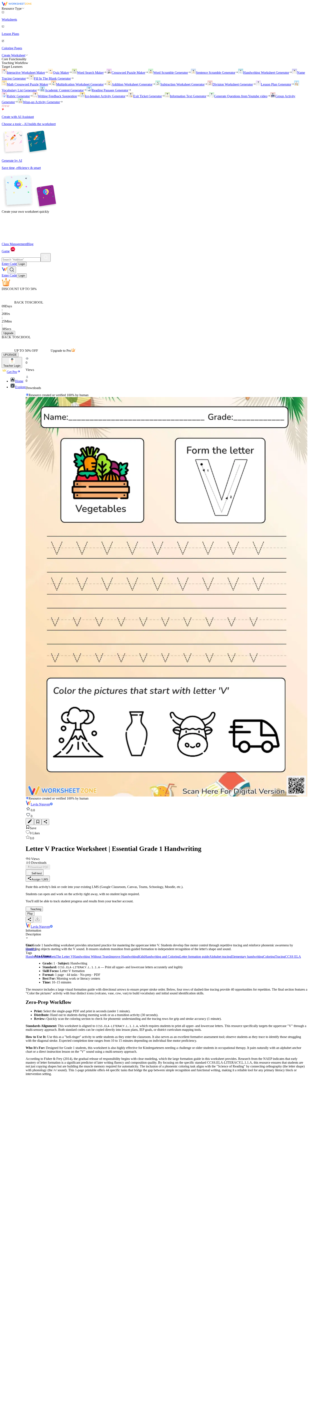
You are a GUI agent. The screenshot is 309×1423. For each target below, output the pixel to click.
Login (21, 264)
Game (6, 251)
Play (30, 913)
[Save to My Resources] (38, 822)
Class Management (14, 244)
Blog (30, 244)
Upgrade (8, 333)
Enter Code (9, 264)
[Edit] (30, 821)
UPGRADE (10, 354)
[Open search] (12, 269)
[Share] (45, 822)
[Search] (46, 257)
